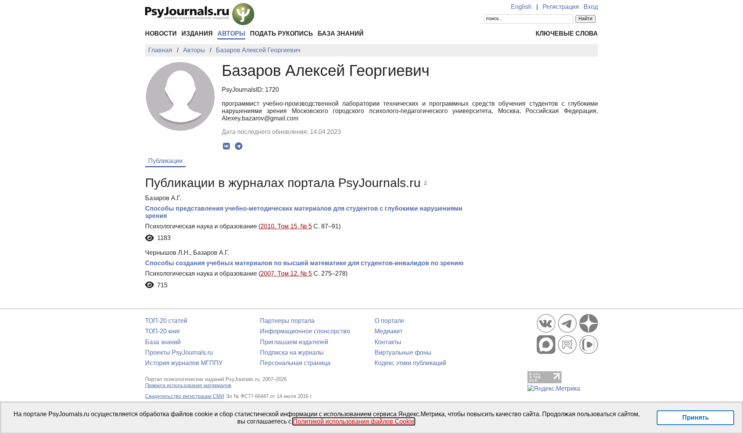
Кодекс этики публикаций (410, 363)
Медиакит (388, 331)
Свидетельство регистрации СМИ (184, 396)
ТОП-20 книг (162, 331)
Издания (197, 33)
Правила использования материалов (188, 385)
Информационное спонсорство (305, 331)
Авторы (231, 33)
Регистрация (561, 6)
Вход (591, 6)
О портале (389, 320)
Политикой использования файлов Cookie (353, 421)
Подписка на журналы (292, 352)
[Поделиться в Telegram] (238, 146)
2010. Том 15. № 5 (286, 226)
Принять (695, 417)
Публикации (165, 161)
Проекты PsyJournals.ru (179, 352)
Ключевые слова (567, 33)
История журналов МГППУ (184, 363)
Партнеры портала (287, 320)
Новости (161, 33)
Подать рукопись (281, 33)
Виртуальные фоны (403, 352)
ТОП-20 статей (166, 320)
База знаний (341, 33)
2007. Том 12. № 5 (286, 273)
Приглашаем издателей (294, 342)
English (521, 6)
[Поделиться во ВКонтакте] (226, 146)
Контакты (388, 342)
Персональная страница (295, 363)
